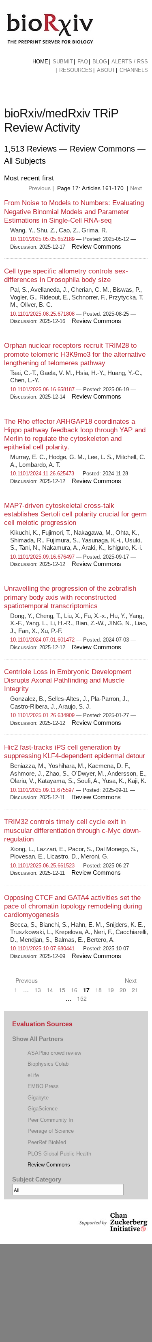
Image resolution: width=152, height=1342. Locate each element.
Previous (39, 188)
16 (74, 990)
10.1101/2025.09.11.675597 (42, 790)
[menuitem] (40, 62)
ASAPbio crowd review (54, 1053)
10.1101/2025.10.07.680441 (42, 948)
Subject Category (36, 1179)
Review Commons (49, 1165)
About (106, 70)
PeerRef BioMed (47, 1142)
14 (50, 990)
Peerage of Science (51, 1131)
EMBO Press (43, 1086)
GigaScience (43, 1109)
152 (82, 998)
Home (40, 62)
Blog (99, 62)
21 (135, 990)
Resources (75, 70)
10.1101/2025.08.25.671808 (42, 314)
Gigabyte (38, 1098)
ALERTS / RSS (129, 62)
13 (37, 990)
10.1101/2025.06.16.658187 (42, 389)
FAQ (82, 62)
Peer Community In (50, 1120)
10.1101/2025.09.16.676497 (42, 557)
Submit (63, 62)
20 (123, 990)
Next (136, 188)
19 (110, 990)
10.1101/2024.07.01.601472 (42, 640)
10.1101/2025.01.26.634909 (42, 715)
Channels (134, 70)
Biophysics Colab (48, 1064)
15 (62, 990)
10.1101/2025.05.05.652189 (42, 239)
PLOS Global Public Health (59, 1154)
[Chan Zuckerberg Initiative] (112, 1228)
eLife (33, 1075)
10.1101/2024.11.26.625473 (42, 473)
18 (98, 990)
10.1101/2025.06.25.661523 (42, 866)
